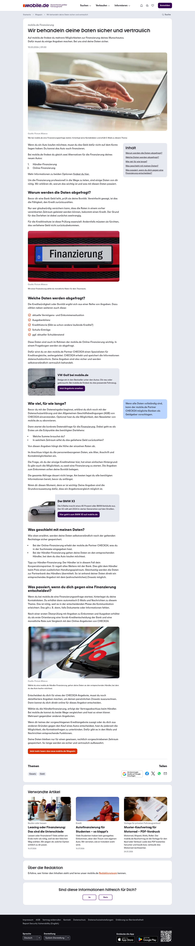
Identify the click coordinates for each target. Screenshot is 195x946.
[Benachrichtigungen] (141, 5)
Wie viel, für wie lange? (136, 161)
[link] (147, 5)
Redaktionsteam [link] (108, 873)
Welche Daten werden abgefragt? (142, 157)
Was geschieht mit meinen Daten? (142, 166)
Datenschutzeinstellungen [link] (100, 920)
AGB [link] (38, 920)
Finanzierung (87, 426)
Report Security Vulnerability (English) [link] (41, 923)
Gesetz (32, 774)
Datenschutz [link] (79, 920)
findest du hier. (81, 174)
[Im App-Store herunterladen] (126, 939)
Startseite (27, 15)
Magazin (38, 15)
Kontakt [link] (67, 920)
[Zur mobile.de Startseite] (48, 5)
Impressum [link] (28, 920)
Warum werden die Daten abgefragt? (144, 153)
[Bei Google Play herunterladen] (147, 939)
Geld (42, 774)
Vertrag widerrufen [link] (52, 920)
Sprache (27, 933)
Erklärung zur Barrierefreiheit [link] (130, 920)
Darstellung (49, 933)
